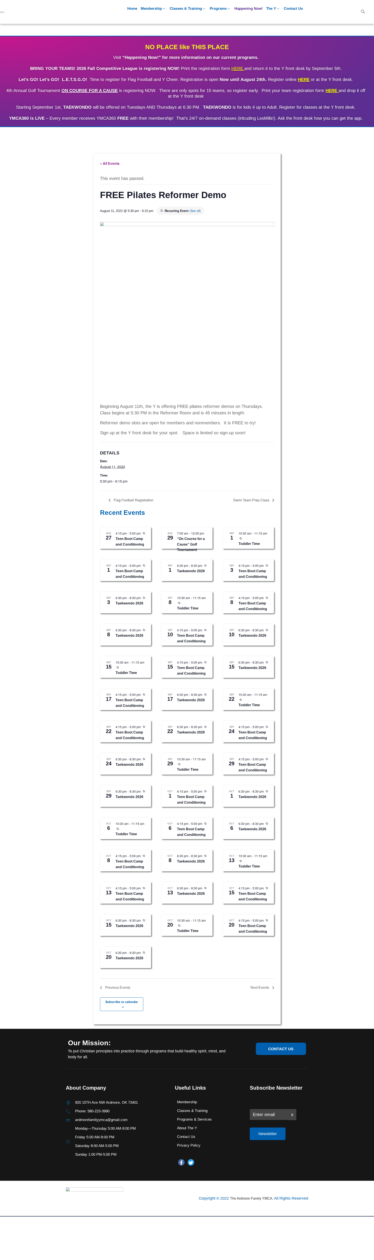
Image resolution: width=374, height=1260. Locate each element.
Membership (151, 8)
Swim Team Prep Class (251, 500)
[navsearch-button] (363, 12)
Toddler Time (249, 544)
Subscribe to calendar (121, 1002)
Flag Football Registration (133, 500)
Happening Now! (248, 8)
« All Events (109, 163)
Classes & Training (186, 8)
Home (132, 8)
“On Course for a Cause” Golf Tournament (191, 544)
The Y (271, 8)
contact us (280, 1049)
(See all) (195, 210)
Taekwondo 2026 (191, 571)
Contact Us (293, 8)
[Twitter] (191, 1162)
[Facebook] (181, 1162)
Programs (218, 8)
